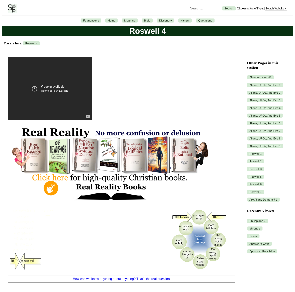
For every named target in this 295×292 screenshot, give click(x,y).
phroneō (254, 228)
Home (111, 20)
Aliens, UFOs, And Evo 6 (265, 123)
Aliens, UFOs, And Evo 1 (265, 85)
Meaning (129, 20)
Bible (147, 20)
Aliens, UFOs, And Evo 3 (265, 100)
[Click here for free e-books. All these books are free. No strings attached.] (110, 204)
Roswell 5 (255, 176)
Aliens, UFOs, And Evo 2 (265, 92)
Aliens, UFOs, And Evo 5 (265, 115)
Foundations (91, 20)
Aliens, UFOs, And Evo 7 (265, 130)
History (185, 20)
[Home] (12, 8)
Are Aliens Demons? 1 (263, 199)
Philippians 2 (257, 220)
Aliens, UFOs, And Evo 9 (265, 146)
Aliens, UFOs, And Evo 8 (265, 138)
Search (228, 8)
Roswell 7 (255, 192)
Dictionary (165, 20)
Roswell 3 (255, 169)
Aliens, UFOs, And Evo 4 (265, 108)
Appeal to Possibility (262, 251)
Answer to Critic (259, 243)
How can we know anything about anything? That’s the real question (121, 279)
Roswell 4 (31, 43)
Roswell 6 (255, 184)
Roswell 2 (255, 161)
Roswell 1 (255, 153)
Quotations (205, 20)
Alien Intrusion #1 (260, 77)
